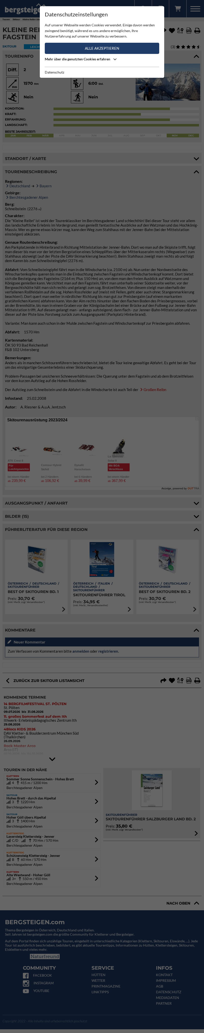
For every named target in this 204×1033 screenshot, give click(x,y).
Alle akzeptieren (102, 48)
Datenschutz (54, 72)
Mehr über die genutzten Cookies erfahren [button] (78, 59)
